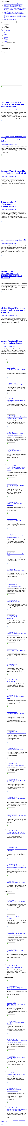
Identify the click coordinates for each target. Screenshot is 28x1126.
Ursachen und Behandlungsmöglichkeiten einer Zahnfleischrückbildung (17, 1110)
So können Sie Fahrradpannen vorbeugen (14, 13)
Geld (5, 38)
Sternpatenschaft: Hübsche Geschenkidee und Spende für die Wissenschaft (17, 417)
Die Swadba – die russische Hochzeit (16, 570)
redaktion (4, 109)
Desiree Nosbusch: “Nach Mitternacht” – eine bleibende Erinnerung (17, 634)
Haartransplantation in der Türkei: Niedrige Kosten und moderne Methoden (12, 104)
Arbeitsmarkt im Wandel (10, 19)
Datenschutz (4, 1121)
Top (2, 1124)
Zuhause (6, 37)
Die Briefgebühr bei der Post (14, 520)
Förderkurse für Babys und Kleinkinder (13, 5)
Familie (5, 34)
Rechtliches (22, 1120)
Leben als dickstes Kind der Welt (15, 749)
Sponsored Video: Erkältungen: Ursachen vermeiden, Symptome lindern (14, 139)
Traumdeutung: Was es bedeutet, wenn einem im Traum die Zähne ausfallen (16, 833)
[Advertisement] (14, 71)
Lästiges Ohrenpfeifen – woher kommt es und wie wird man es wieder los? (13, 310)
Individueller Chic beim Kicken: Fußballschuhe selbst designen (15, 434)
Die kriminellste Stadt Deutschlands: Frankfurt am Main (16, 799)
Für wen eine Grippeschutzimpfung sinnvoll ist (14, 239)
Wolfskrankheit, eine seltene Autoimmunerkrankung (14, 1090)
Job (4, 35)
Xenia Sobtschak (11, 665)
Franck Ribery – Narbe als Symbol (15, 765)
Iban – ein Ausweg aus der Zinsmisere (13, 4)
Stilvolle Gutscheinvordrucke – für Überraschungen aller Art (15, 536)
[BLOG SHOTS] (5, 30)
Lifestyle (6, 41)
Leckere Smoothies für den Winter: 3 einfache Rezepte (11, 342)
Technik (6, 39)
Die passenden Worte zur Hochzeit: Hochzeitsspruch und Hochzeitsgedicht (16, 866)
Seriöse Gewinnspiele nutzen (14, 586)
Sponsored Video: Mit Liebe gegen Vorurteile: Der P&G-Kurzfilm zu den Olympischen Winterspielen (15, 9)
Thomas (4, 346)
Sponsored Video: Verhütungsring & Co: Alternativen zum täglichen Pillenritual (11, 274)
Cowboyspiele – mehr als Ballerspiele (13, 12)
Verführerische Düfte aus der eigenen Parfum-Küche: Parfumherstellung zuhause (16, 469)
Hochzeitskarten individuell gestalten (16, 882)
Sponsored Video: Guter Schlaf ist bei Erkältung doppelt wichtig (14, 172)
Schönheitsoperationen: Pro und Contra (16, 1074)
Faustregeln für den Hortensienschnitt (16, 901)
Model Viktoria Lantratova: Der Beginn (16, 733)
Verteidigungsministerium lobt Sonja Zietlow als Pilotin (16, 781)
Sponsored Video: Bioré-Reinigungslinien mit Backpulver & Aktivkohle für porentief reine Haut (15, 16)
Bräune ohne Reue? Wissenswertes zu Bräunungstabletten (8, 204)
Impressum (15, 1120)
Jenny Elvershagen (11, 681)
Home (5, 32)
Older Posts (3, 355)
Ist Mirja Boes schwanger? (13, 601)
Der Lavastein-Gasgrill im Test (14, 967)
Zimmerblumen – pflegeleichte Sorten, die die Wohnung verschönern (16, 934)
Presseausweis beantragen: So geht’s (13, 6)
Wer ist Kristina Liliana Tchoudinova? (16, 650)
